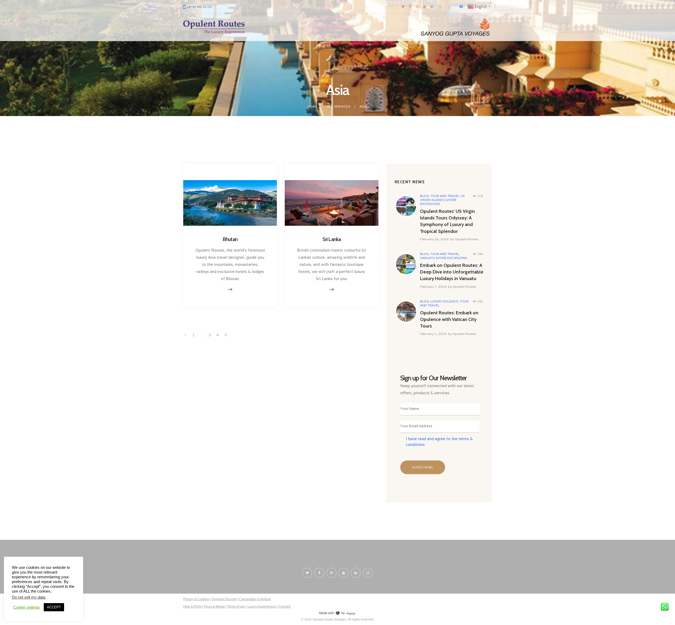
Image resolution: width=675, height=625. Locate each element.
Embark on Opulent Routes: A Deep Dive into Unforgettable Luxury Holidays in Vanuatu (451, 271)
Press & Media (214, 606)
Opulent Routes (466, 239)
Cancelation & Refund (255, 599)
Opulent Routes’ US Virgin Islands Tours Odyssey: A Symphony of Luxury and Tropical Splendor (447, 221)
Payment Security (224, 599)
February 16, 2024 (434, 239)
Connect (284, 606)
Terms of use (236, 606)
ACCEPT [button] (54, 607)
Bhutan (230, 239)
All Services (338, 106)
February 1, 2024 (433, 334)
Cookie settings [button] (26, 607)
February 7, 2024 (433, 287)
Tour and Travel (444, 196)
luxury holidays (444, 301)
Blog (424, 196)
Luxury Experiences (262, 606)
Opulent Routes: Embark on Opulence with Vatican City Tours (449, 319)
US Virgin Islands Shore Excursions (442, 200)
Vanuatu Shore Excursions (443, 258)
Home (313, 106)
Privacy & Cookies (196, 599)
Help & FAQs (192, 606)
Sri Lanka (331, 239)
